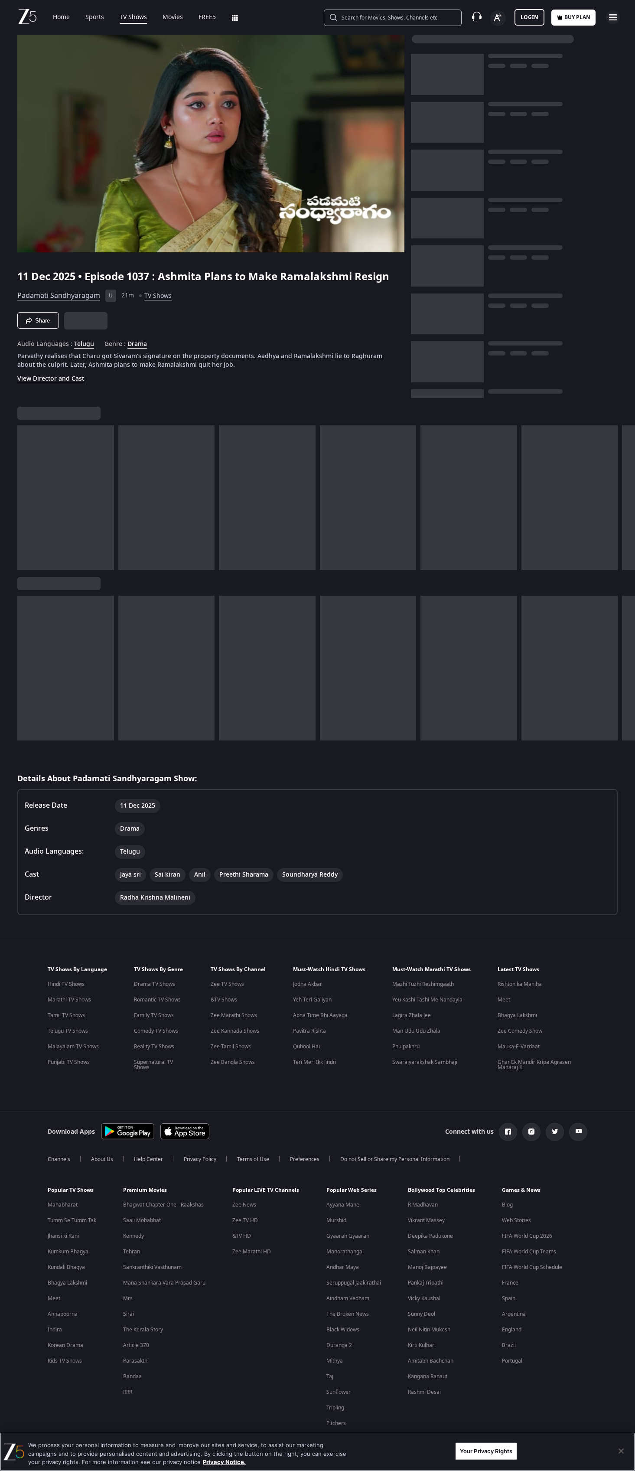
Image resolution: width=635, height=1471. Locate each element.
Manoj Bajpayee (427, 1267)
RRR (127, 1392)
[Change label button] (498, 18)
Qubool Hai (306, 1046)
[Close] (621, 1451)
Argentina (514, 1314)
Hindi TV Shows (66, 984)
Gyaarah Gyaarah (347, 1236)
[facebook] (508, 1132)
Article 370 (136, 1345)
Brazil (509, 1345)
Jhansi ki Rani (63, 1236)
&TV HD (241, 1236)
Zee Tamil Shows (231, 1046)
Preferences (304, 1159)
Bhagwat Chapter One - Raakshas (163, 1205)
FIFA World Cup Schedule (532, 1267)
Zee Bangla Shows (233, 1062)
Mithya (334, 1361)
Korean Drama (65, 1345)
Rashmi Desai (424, 1392)
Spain (508, 1298)
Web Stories (516, 1220)
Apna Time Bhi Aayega (320, 1015)
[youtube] (578, 1132)
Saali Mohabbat (142, 1220)
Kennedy (133, 1236)
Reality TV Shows (154, 1046)
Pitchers (336, 1423)
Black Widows (342, 1330)
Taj (329, 1376)
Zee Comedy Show (520, 1031)
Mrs (128, 1298)
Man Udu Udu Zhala (416, 1031)
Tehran (131, 1252)
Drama (137, 344)
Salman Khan (424, 1252)
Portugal (512, 1361)
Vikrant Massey (426, 1220)
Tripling (335, 1408)
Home (61, 17)
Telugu (84, 344)
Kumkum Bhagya (68, 1252)
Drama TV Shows (154, 984)
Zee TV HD (245, 1220)
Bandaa (132, 1376)
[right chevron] (625, 497)
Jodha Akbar (307, 984)
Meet (504, 1000)
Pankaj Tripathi (425, 1283)
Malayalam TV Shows (73, 1046)
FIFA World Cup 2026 (527, 1236)
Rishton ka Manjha (520, 984)
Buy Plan (577, 17)
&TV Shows (224, 1000)
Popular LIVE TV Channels (265, 1190)
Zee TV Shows (227, 984)
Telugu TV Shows (68, 1031)
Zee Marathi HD (251, 1252)
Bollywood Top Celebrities (441, 1190)
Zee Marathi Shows (234, 1015)
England (511, 1330)
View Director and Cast (50, 378)
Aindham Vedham (347, 1298)
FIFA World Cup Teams (529, 1252)
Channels (59, 1159)
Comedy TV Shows (156, 1031)
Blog (507, 1205)
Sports (94, 17)
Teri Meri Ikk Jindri (314, 1062)
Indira (55, 1330)
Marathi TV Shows (69, 1000)
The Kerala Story (143, 1330)
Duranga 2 (339, 1345)
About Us (102, 1159)
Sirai (128, 1314)
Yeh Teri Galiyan (312, 1000)
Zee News (244, 1205)
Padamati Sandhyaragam (58, 295)
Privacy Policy (200, 1159)
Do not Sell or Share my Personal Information (394, 1159)
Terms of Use (253, 1159)
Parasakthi (136, 1361)
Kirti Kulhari (422, 1345)
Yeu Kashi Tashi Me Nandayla (427, 1000)
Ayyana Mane (342, 1205)
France (510, 1283)
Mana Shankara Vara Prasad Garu (164, 1283)
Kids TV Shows (65, 1361)
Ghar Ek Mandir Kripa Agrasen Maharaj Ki (534, 1064)
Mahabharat (63, 1205)
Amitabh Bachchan (430, 1361)
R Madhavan (423, 1205)
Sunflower (338, 1392)
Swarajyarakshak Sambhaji (424, 1062)
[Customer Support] (476, 17)
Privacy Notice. (224, 1461)
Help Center (148, 1159)
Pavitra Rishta (309, 1031)
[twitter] (555, 1132)
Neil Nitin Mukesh (429, 1330)
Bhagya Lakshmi (517, 1015)
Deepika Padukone (430, 1236)
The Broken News (347, 1314)
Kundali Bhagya (66, 1267)
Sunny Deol (421, 1314)
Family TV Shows (154, 1015)
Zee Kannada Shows (235, 1031)
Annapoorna (63, 1314)
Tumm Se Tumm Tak (72, 1220)
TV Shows (133, 17)
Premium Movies (145, 1190)
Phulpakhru (406, 1046)
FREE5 (207, 17)
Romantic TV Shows (157, 1000)
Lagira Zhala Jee (411, 1015)
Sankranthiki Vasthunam (152, 1267)
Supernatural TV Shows (153, 1064)
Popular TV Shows (71, 1190)
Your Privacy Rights (486, 1450)
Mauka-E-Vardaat (519, 1046)
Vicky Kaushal (424, 1298)
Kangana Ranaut (427, 1376)
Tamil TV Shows (66, 1015)
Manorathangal (345, 1252)
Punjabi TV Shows (69, 1062)
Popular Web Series (351, 1190)
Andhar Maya (342, 1267)
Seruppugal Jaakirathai (353, 1283)
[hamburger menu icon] (613, 17)
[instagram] (531, 1132)
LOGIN (529, 17)
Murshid (336, 1220)
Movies (173, 17)
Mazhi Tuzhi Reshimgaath (423, 984)
